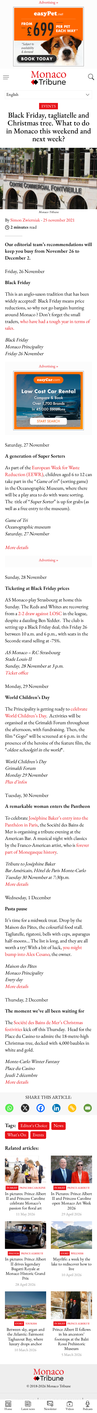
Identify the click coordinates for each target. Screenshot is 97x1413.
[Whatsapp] (9, 1108)
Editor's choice (33, 1125)
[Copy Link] (72, 1108)
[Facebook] (40, 1108)
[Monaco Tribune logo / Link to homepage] (48, 77)
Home (8, 1409)
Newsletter (50, 1409)
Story (65, 1253)
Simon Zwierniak (25, 220)
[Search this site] (91, 77)
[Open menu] (6, 75)
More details (16, 884)
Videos (70, 1409)
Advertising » (48, 366)
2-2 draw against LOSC (40, 613)
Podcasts (88, 1409)
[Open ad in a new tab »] (48, 36)
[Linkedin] (56, 1108)
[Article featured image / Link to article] (71, 1235)
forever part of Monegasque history (47, 848)
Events (48, 106)
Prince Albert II (78, 1187)
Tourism (31, 1323)
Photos (14, 1253)
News (58, 1125)
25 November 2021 (59, 220)
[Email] (88, 1108)
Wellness (77, 1253)
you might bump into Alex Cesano (43, 950)
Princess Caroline (32, 1187)
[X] (25, 1108)
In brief (12, 1187)
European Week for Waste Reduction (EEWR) (42, 470)
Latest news (28, 1409)
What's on (16, 1135)
